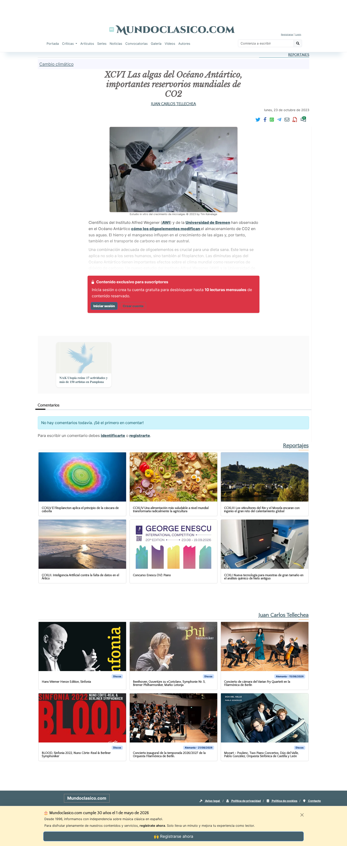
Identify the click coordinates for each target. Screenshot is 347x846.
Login (298, 34)
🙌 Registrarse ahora (173, 836)
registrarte (139, 435)
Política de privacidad (246, 800)
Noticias (116, 44)
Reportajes (298, 55)
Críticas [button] (68, 44)
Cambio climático (56, 64)
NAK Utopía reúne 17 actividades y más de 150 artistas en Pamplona (83, 380)
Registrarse (287, 34)
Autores (184, 44)
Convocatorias (136, 44)
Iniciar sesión (104, 306)
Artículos (87, 44)
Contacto (314, 800)
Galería (156, 44)
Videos (170, 44)
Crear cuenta (133, 306)
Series (101, 44)
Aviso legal (212, 800)
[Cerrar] (302, 814)
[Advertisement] (173, 9)
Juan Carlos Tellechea (173, 104)
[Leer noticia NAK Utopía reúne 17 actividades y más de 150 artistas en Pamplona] (83, 357)
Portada (53, 44)
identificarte (113, 435)
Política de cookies (284, 800)
